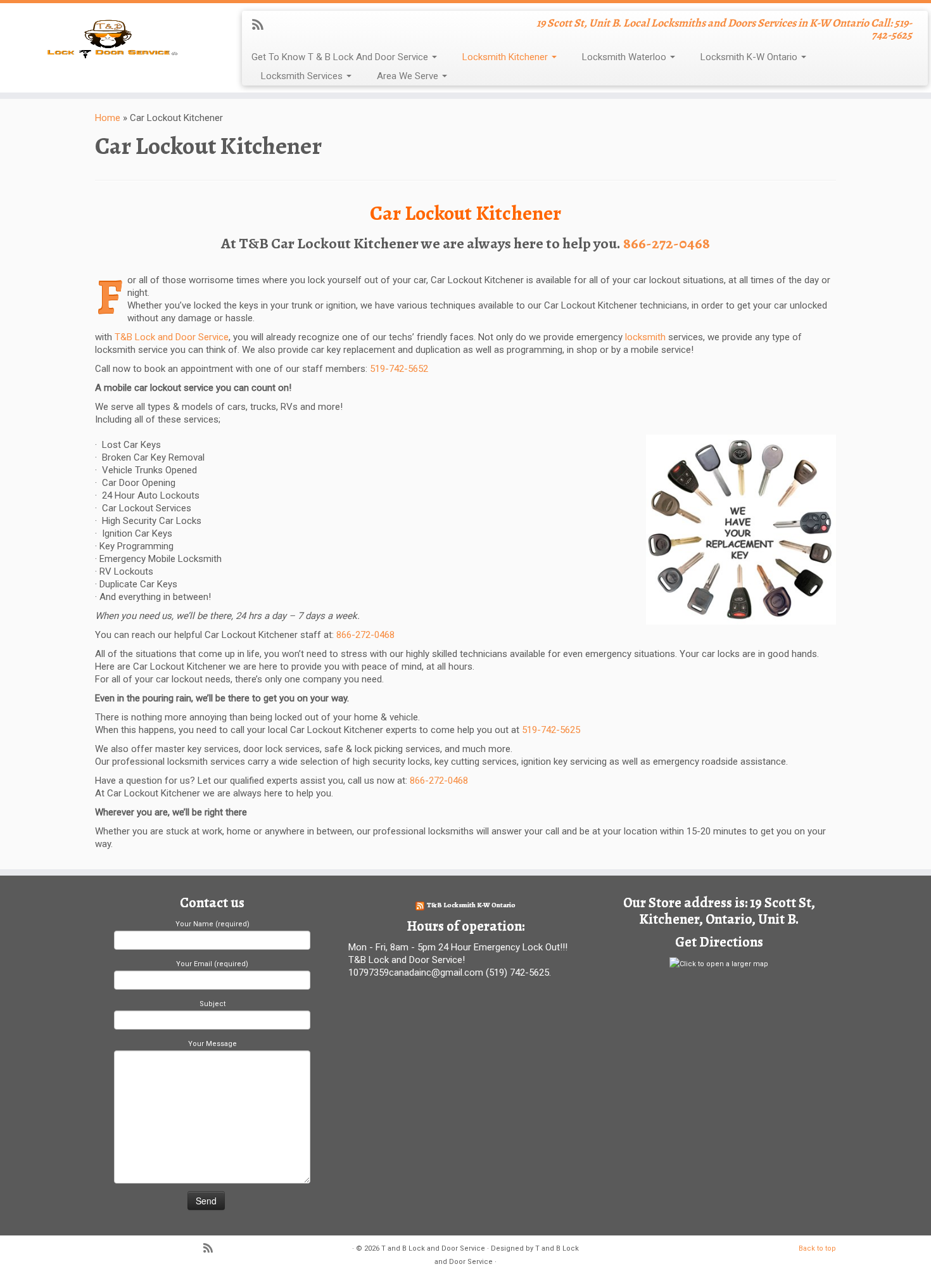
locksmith (645, 337)
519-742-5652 (399, 368)
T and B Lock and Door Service (433, 1248)
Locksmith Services (303, 76)
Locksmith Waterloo (625, 57)
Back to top (817, 1248)
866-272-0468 (666, 243)
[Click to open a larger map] (718, 963)
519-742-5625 (551, 730)
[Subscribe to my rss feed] (261, 26)
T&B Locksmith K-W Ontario (471, 905)
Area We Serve (409, 76)
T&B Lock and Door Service (170, 337)
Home (107, 118)
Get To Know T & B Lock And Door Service (341, 57)
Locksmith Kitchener (506, 57)
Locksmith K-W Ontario (750, 57)
